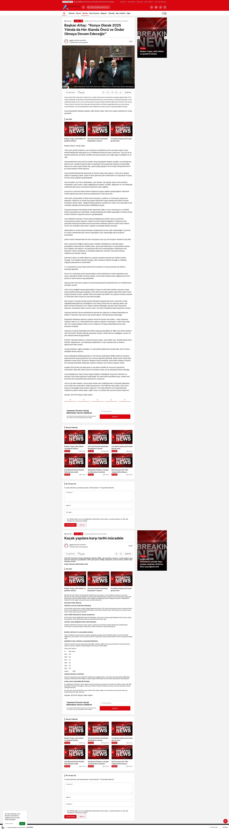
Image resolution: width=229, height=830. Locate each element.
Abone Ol (115, 416)
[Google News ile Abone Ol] (70, 92)
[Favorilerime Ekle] (108, 92)
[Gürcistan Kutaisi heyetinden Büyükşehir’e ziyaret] (98, 132)
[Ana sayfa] (64, 13)
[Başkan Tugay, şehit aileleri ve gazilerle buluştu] (75, 132)
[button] (156, 7)
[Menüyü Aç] (83, 7)
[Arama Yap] (151, 7)
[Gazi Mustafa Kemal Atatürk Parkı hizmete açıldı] (74, 464)
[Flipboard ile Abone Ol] (81, 92)
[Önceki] (75, 2)
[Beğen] (103, 92)
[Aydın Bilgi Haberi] (71, 7)
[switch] (164, 13)
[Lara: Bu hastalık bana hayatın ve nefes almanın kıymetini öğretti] (152, 37)
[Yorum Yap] (112, 92)
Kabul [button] (22, 823)
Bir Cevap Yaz (71, 484)
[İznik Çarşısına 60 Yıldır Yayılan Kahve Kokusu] (122, 464)
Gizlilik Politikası (9, 823)
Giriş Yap (82, 525)
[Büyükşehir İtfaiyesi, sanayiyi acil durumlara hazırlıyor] (98, 464)
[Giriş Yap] (160, 7)
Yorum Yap (214, 827)
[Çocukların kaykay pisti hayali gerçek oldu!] (121, 132)
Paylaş (226, 827)
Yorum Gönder (70, 525)
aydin (71, 40)
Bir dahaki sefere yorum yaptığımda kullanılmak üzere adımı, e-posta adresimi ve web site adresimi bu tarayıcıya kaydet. (97, 520)
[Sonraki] (77, 2)
